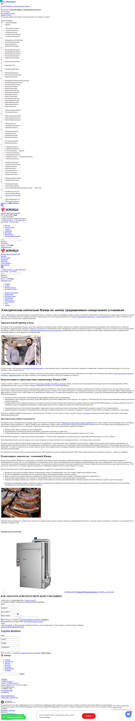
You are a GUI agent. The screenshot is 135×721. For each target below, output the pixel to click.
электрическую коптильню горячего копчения (76, 422)
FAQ (6, 303)
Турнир (12, 236)
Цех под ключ (9, 227)
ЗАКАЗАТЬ (110, 592)
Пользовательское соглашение (7, 691)
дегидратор (86, 413)
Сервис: (10, 203)
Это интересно (10, 301)
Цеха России (9, 234)
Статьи (7, 229)
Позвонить (4, 710)
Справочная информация (12, 627)
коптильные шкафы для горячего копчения (51, 384)
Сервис (7, 305)
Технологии (9, 298)
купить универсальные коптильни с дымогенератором (90, 317)
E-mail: (8, 1)
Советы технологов (11, 293)
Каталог (7, 225)
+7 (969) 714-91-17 (13, 683)
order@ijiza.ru (9, 687)
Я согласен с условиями (22, 619)
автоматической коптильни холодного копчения (45, 330)
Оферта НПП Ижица (8, 696)
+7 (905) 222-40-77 (7, 220)
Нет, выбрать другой (8, 13)
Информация (9, 668)
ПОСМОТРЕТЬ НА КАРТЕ (33, 621)
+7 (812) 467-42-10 (20, 220)
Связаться (11, 710)
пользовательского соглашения (30, 619)
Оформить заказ (6, 247)
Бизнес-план (9, 294)
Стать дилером (6, 263)
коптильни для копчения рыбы (33, 368)
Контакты (8, 232)
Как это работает (44, 717)
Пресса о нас (9, 300)
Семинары (8, 231)
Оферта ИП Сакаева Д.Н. (9, 697)
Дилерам (8, 670)
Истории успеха (10, 296)
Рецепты (8, 665)
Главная (7, 660)
